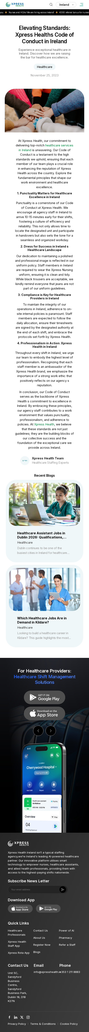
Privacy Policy (17, 1023)
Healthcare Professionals (16, 932)
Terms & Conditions (43, 1023)
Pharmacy (65, 937)
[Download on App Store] (44, 697)
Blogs (36, 952)
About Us (39, 937)
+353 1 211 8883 (69, 972)
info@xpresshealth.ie (47, 972)
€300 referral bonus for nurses (66, 12)
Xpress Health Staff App (17, 943)
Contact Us (40, 930)
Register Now (42, 944)
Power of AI (66, 930)
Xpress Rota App (19, 952)
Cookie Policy (69, 1023)
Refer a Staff (67, 944)
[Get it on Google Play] (44, 713)
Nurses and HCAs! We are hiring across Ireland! (23, 12)
